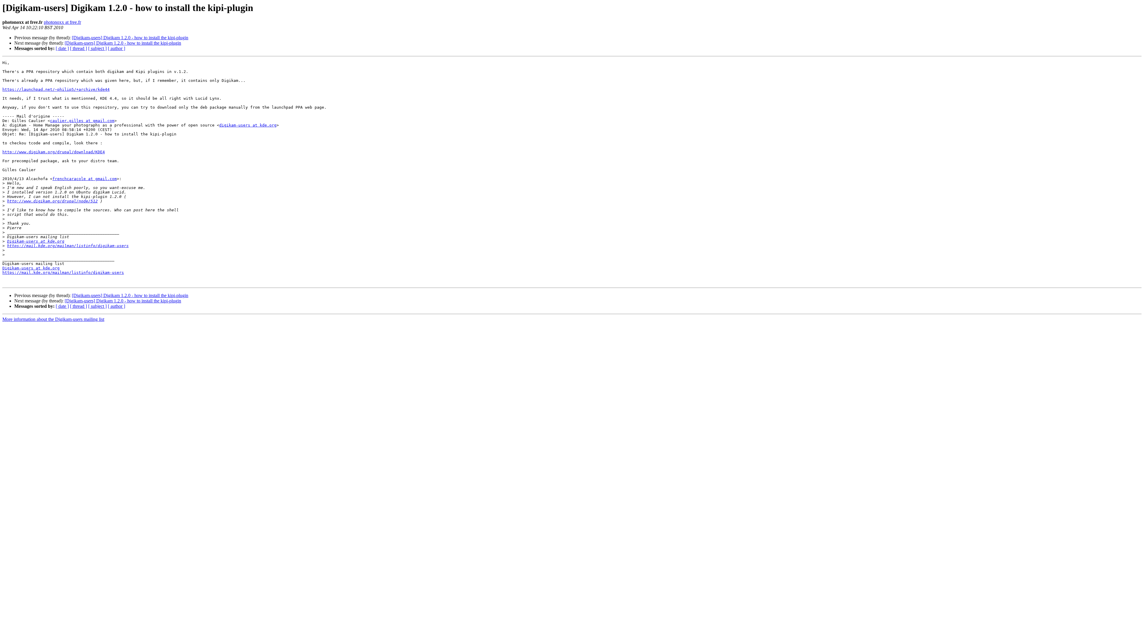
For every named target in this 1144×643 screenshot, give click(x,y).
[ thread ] (78, 48)
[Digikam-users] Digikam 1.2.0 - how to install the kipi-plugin (130, 37)
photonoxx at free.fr (62, 22)
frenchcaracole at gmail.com (84, 179)
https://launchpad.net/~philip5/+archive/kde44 (56, 89)
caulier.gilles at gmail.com (82, 120)
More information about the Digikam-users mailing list (53, 319)
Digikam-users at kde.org (35, 241)
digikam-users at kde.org (247, 125)
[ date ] (62, 48)
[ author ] (116, 48)
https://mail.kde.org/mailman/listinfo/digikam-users (68, 246)
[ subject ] (97, 48)
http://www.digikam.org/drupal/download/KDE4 (53, 152)
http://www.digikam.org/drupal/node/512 (52, 201)
